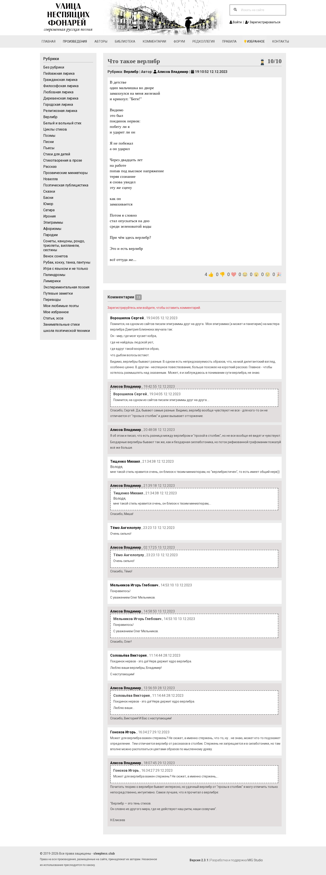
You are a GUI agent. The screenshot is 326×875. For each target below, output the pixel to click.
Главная (48, 41)
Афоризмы (52, 229)
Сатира (49, 210)
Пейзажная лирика (59, 73)
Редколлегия (203, 41)
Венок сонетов (55, 256)
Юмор (48, 204)
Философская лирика (61, 86)
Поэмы (49, 135)
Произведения (75, 41)
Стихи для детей (56, 154)
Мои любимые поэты (61, 306)
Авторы (100, 41)
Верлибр (50, 117)
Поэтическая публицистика (65, 185)
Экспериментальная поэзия (66, 287)
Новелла (50, 179)
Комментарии (154, 41)
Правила (229, 41)
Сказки (49, 191)
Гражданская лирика (60, 80)
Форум (179, 41)
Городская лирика (58, 104)
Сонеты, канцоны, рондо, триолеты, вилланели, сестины (64, 245)
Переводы (52, 300)
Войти (237, 22)
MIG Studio (255, 860)
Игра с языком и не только (65, 268)
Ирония (49, 216)
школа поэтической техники (66, 331)
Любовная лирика (58, 92)
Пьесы (49, 148)
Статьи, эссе (53, 318)
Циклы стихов (55, 129)
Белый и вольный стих (62, 123)
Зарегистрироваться (264, 22)
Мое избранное (56, 312)
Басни (48, 198)
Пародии (50, 235)
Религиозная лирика (60, 111)
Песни (48, 142)
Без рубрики (53, 67)
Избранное (255, 41)
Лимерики (52, 281)
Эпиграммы (53, 222)
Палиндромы (54, 275)
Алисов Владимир (172, 72)
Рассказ (50, 166)
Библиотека (125, 41)
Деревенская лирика (60, 98)
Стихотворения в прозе (62, 160)
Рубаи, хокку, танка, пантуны (66, 262)
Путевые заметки (58, 293)
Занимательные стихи (61, 324)
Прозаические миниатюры (65, 173)
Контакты (280, 41)
